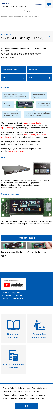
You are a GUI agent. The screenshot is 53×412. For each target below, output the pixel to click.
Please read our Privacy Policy (16, 395)
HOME (3, 16)
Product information (13, 16)
